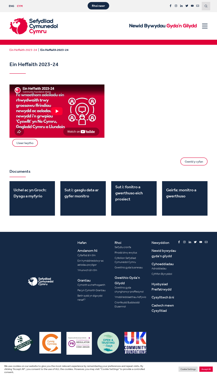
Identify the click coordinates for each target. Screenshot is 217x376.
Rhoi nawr (98, 6)
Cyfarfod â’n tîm (86, 255)
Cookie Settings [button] (188, 369)
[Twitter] (186, 5)
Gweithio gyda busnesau (129, 267)
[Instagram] (176, 5)
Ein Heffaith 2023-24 (23, 50)
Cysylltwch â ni (163, 297)
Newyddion (160, 242)
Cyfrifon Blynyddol (162, 273)
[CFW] (33, 26)
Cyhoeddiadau (163, 264)
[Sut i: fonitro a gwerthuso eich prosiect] (134, 198)
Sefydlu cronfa (123, 247)
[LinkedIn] (181, 5)
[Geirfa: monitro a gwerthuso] (185, 198)
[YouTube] (192, 5)
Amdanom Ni (87, 250)
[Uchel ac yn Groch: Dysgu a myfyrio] (32, 198)
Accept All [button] (206, 369)
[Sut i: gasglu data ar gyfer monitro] (83, 198)
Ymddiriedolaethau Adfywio (130, 297)
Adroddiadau (159, 268)
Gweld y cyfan (194, 161)
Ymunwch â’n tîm (87, 270)
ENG (11, 6)
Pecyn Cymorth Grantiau (91, 290)
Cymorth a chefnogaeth (91, 284)
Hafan (81, 242)
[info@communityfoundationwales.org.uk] (197, 5)
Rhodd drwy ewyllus (126, 252)
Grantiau (84, 280)
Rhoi (118, 242)
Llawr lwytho (25, 143)
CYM (20, 6)
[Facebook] (170, 5)
